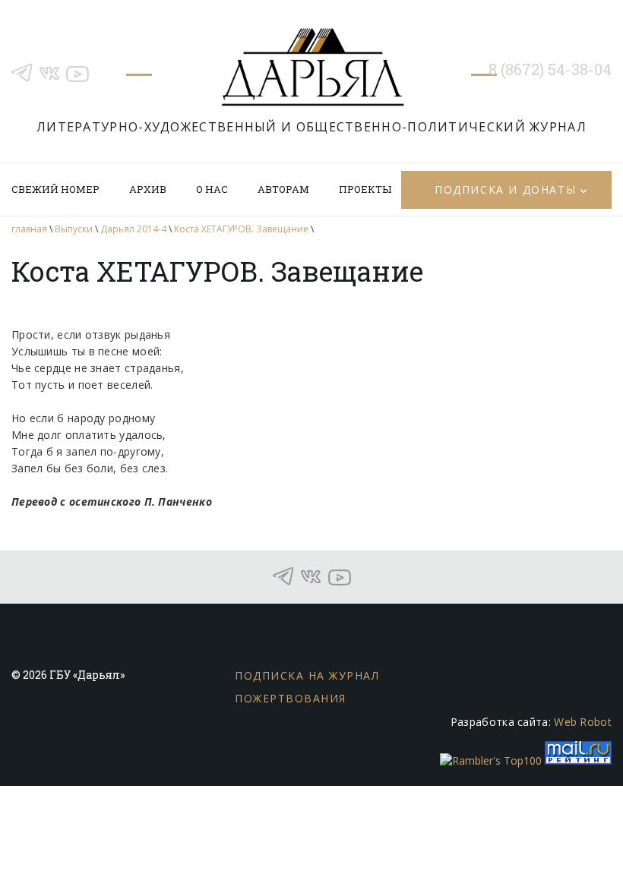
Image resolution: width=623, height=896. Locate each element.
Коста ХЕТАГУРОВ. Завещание (241, 228)
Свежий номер (55, 189)
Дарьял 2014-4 (133, 228)
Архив (147, 189)
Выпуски (74, 228)
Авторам (283, 189)
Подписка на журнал (307, 675)
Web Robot (583, 722)
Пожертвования (290, 698)
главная (29, 228)
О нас (212, 189)
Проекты (365, 189)
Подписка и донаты (505, 189)
